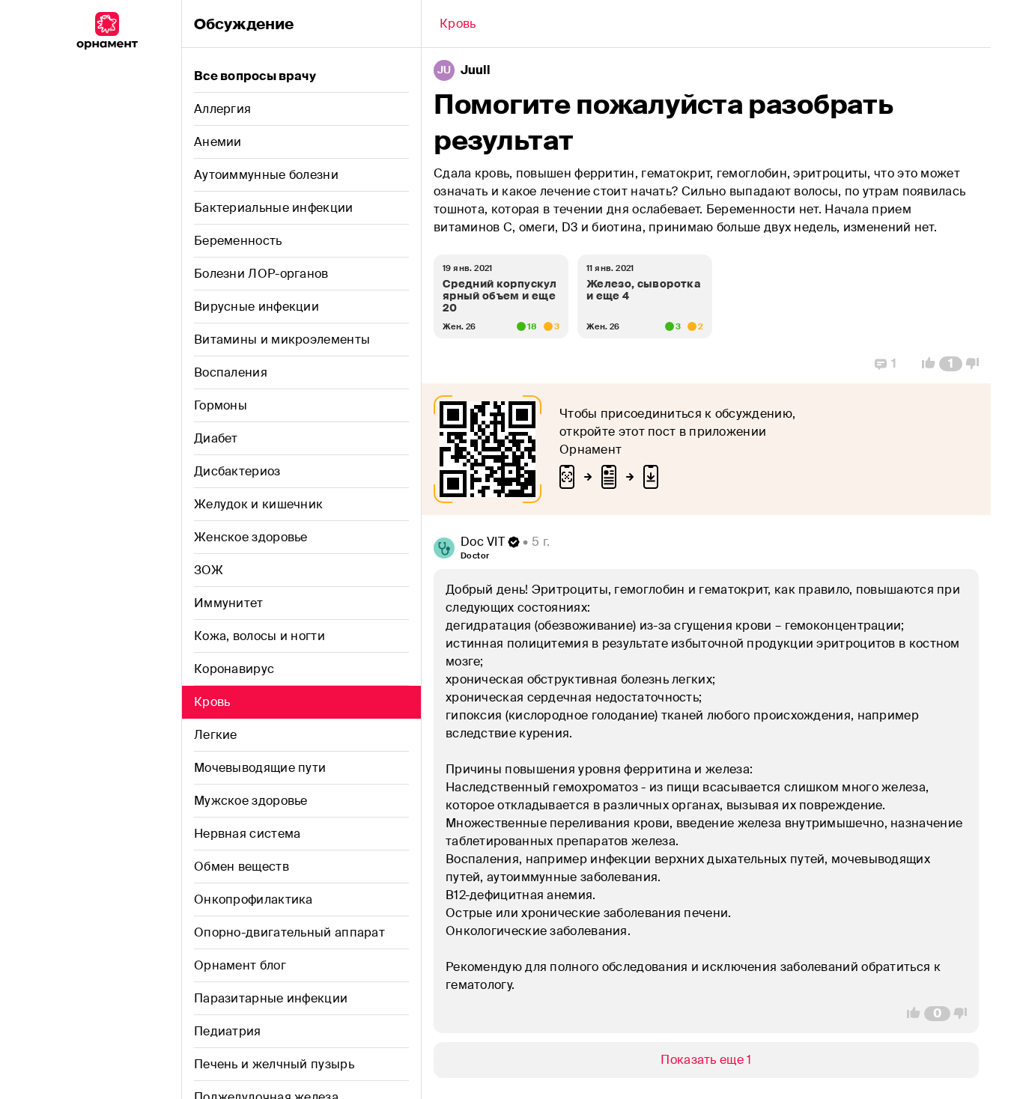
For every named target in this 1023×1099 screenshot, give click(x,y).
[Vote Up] (924, 363)
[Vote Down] (976, 364)
